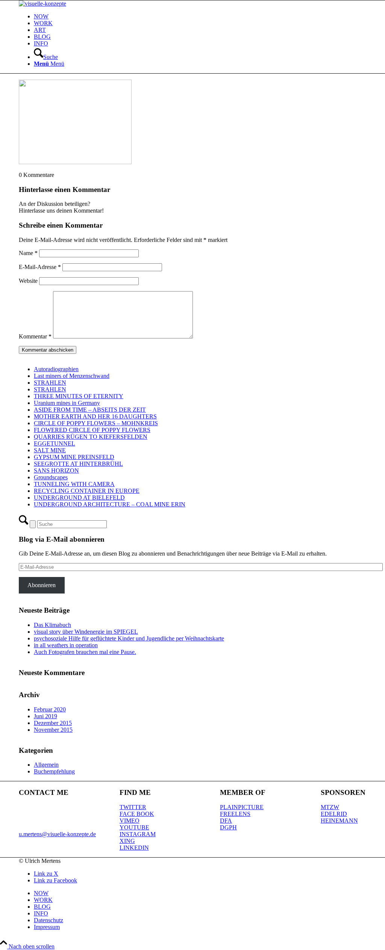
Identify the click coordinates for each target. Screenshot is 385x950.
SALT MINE (50, 450)
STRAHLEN (50, 382)
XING (127, 841)
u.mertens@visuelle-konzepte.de (57, 834)
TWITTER (133, 807)
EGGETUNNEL (54, 443)
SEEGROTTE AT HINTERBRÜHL (78, 464)
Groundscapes (51, 477)
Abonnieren (41, 585)
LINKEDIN (134, 847)
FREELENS (235, 814)
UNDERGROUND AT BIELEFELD (79, 497)
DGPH (228, 827)
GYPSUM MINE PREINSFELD (74, 457)
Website (28, 281)
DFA (226, 820)
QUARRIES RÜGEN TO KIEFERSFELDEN (90, 436)
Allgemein (46, 764)
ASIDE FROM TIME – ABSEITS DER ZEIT (90, 409)
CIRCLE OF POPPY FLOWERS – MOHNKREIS (96, 423)
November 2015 (53, 729)
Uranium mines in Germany (67, 403)
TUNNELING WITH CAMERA (74, 484)
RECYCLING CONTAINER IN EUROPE (86, 491)
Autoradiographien (56, 369)
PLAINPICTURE (242, 807)
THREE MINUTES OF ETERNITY (78, 396)
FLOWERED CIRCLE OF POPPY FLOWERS (92, 430)
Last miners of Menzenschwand (71, 376)
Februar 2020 (50, 709)
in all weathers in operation (66, 645)
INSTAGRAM (138, 834)
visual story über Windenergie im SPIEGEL (86, 631)
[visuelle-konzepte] (42, 3)
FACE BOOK (137, 814)
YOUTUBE (134, 827)
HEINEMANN (339, 820)
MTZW (330, 807)
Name (28, 253)
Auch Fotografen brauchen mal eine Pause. (85, 652)
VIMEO (129, 820)
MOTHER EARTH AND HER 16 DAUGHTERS (95, 416)
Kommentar (35, 336)
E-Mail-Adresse (40, 267)
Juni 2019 (45, 716)
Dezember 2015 (53, 723)
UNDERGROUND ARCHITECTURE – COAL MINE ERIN (109, 504)
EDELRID (334, 814)
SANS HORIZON (56, 470)
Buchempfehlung (54, 771)
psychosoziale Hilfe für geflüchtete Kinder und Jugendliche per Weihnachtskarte (129, 638)
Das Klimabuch (52, 625)
